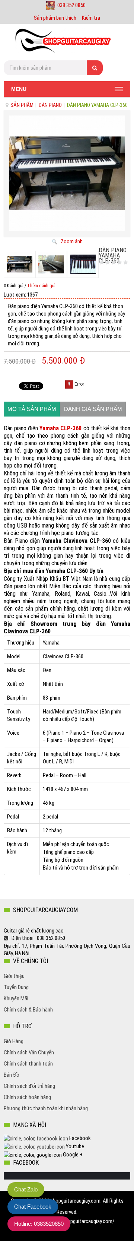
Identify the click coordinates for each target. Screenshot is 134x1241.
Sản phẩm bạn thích (55, 18)
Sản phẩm (22, 105)
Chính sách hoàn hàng (27, 1097)
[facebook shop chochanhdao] (36, 1138)
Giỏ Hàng (13, 1041)
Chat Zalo (26, 1189)
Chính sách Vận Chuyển (29, 1052)
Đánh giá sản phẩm (93, 409)
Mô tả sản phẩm (31, 409)
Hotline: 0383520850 (39, 1224)
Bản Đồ (11, 1074)
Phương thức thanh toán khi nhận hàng (46, 1108)
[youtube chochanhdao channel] (35, 1146)
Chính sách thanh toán (28, 1063)
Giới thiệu (14, 976)
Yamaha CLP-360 (60, 428)
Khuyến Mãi (16, 998)
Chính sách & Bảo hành (28, 1009)
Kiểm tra (91, 18)
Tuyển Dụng (16, 987)
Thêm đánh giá (41, 285)
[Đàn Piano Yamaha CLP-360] (19, 264)
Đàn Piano (50, 105)
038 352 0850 (71, 5)
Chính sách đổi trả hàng (29, 1086)
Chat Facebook (32, 1206)
